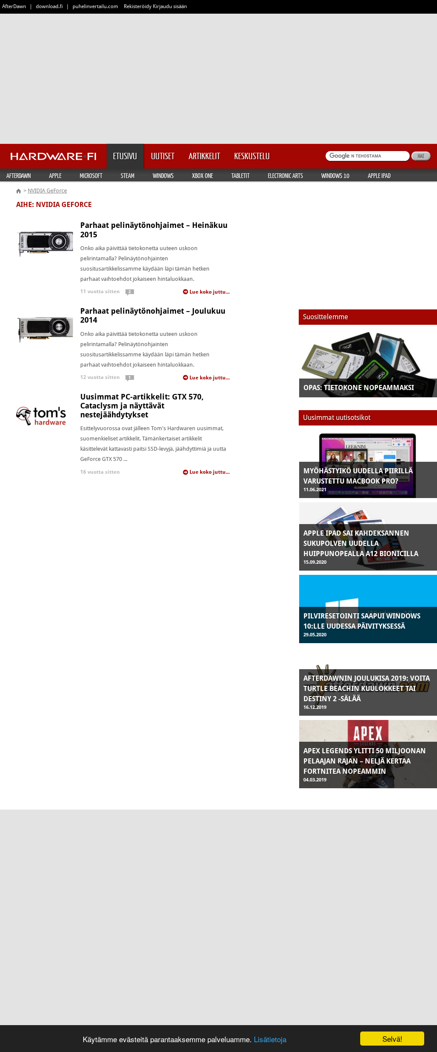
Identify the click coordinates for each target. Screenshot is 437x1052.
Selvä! (392, 1038)
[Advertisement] (218, 77)
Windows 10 (335, 175)
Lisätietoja (270, 1039)
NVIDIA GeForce (47, 190)
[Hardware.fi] (53, 153)
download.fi (49, 6)
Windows (163, 175)
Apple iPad (379, 175)
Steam (127, 175)
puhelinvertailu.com (95, 6)
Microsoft (91, 175)
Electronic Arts (285, 175)
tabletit (240, 175)
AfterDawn (14, 6)
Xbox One (202, 175)
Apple (55, 175)
